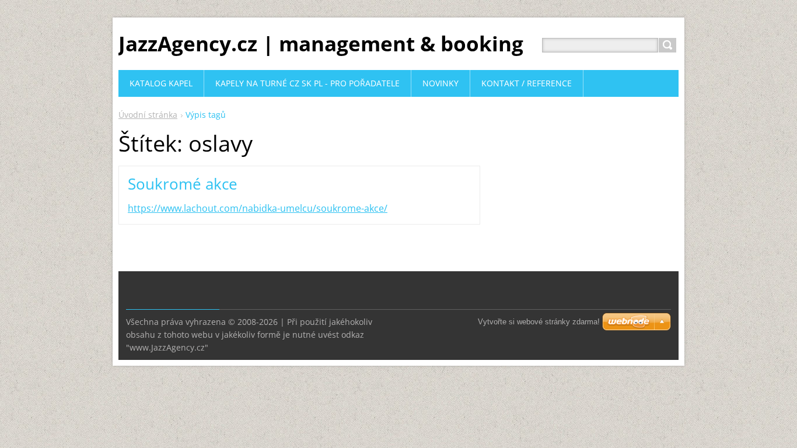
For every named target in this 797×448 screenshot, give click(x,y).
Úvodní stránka (147, 114)
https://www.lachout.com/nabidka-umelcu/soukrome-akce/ (257, 208)
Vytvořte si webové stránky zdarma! (539, 321)
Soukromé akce (182, 183)
